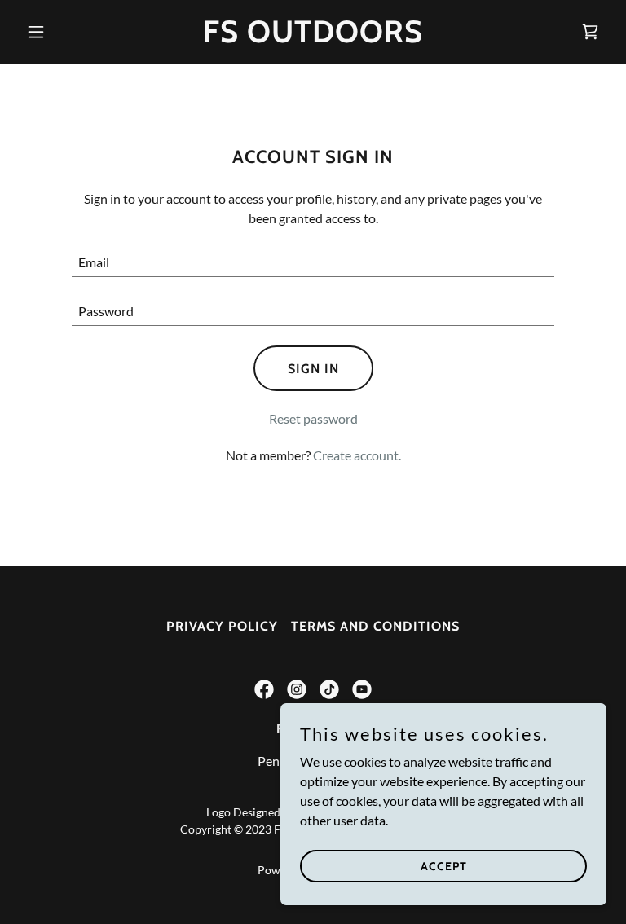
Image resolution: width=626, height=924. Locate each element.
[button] (64, 31)
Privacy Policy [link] (222, 626)
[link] (313, 37)
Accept (444, 865)
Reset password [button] (313, 418)
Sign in (313, 368)
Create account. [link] (357, 455)
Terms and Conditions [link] (375, 626)
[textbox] (313, 262)
